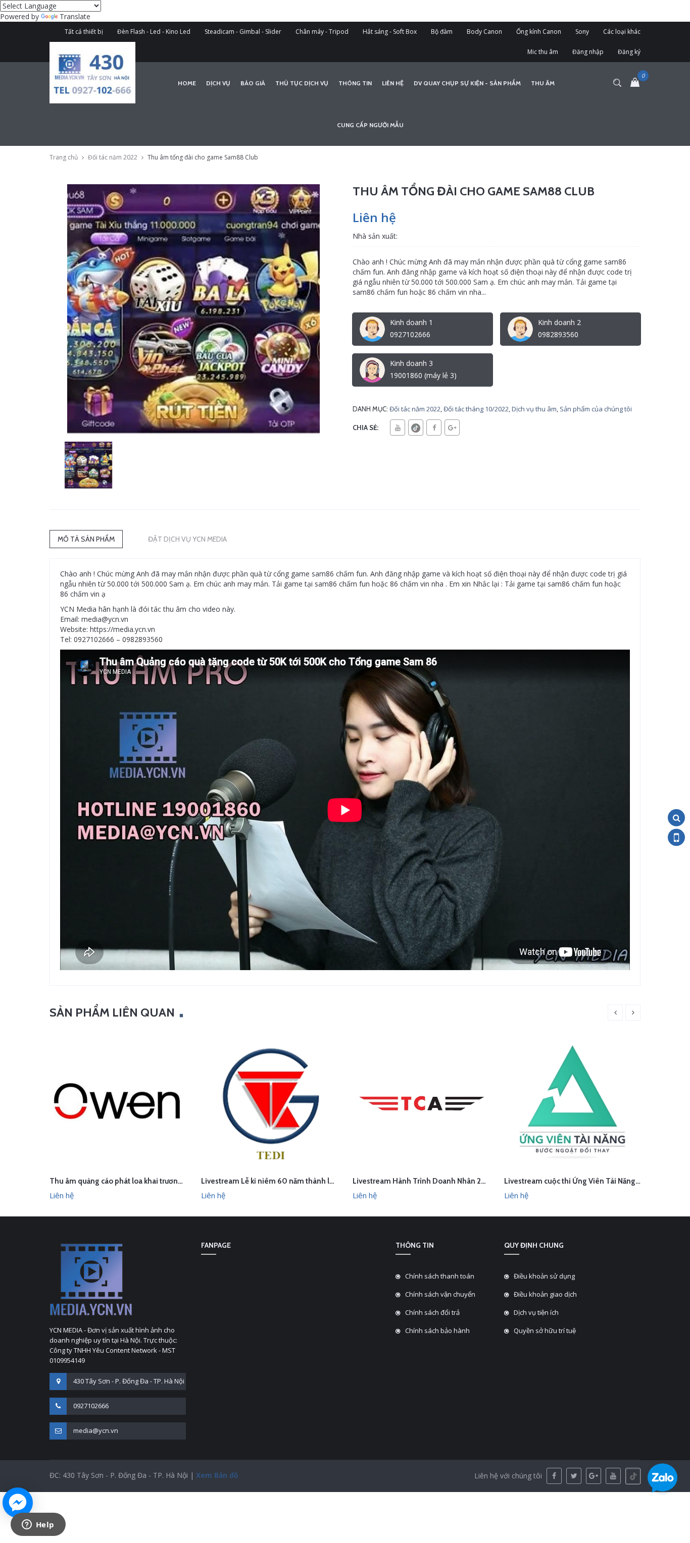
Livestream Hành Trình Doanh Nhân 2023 (424, 1181)
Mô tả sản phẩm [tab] (86, 539)
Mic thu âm (542, 51)
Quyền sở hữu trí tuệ (545, 1330)
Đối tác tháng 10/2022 (476, 408)
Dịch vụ (218, 83)
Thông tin (355, 83)
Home (187, 83)
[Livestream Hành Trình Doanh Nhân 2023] (421, 1101)
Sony (582, 31)
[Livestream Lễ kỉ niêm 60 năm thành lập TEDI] (269, 1101)
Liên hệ (393, 83)
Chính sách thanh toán (439, 1276)
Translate (75, 16)
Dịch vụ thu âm (534, 408)
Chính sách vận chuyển (440, 1294)
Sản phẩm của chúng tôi (596, 408)
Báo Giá (252, 83)
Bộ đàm (442, 31)
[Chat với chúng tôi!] (18, 1502)
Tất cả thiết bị (84, 31)
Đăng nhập (588, 51)
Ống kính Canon (538, 31)
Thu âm (543, 83)
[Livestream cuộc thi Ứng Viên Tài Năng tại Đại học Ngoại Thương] (572, 1101)
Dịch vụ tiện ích (536, 1312)
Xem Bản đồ (216, 1475)
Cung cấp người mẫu (370, 125)
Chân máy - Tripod (322, 31)
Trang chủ (64, 157)
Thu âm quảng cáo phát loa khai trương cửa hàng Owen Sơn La (155, 1181)
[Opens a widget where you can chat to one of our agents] (38, 1525)
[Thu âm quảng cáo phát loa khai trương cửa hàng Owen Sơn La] (118, 1101)
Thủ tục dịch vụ (301, 83)
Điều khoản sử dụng (544, 1276)
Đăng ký (629, 51)
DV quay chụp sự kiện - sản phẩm (467, 83)
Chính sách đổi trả (432, 1312)
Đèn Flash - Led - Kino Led (153, 31)
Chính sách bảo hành (437, 1330)
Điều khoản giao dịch (545, 1294)
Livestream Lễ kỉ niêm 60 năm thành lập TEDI (278, 1181)
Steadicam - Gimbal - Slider (243, 31)
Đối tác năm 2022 (112, 157)
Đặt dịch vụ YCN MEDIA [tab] (187, 539)
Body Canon (484, 31)
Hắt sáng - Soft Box (390, 31)
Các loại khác (621, 31)
